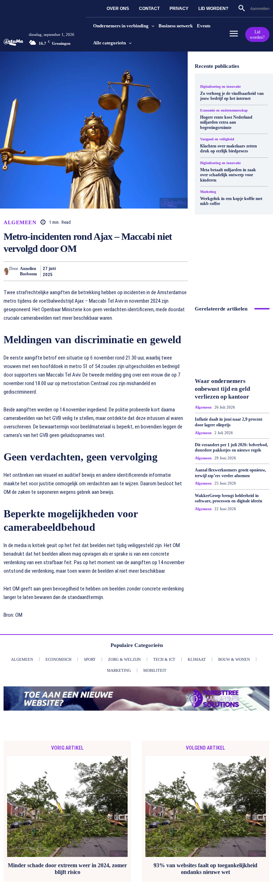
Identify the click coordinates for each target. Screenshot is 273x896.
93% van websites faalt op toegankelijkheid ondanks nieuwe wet (205, 868)
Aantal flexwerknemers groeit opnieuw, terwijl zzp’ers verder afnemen (230, 492)
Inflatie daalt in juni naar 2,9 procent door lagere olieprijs (228, 442)
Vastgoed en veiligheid (217, 138)
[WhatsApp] (114, 271)
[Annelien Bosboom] (6, 271)
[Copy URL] (163, 271)
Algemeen (20, 222)
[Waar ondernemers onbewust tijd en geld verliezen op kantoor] (232, 365)
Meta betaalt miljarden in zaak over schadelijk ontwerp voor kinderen (228, 173)
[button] (238, 8)
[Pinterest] (98, 271)
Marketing (208, 190)
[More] (180, 271)
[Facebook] (65, 271)
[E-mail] (147, 271)
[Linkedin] (131, 271)
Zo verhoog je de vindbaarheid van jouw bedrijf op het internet (232, 96)
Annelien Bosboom (28, 271)
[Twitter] (82, 271)
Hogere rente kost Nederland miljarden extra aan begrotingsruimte (226, 121)
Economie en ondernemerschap (224, 110)
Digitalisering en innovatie (220, 86)
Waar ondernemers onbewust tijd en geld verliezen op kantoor (222, 408)
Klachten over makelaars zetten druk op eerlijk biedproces (228, 147)
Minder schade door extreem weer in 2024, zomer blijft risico (67, 868)
